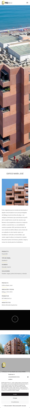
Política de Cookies (8, 405)
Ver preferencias (15, 402)
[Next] (26, 345)
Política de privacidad (16, 405)
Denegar (15, 398)
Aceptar (15, 394)
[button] (28, 377)
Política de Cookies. (5, 387)
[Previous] (4, 345)
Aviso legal (23, 405)
